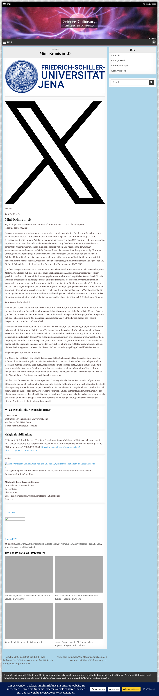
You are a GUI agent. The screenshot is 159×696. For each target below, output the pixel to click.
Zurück (11, 512)
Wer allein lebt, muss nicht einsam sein (24, 642)
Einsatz (48, 544)
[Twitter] (55, 203)
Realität (97, 544)
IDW (72, 544)
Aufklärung (20, 544)
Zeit (33, 547)
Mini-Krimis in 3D (55, 53)
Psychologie (54, 49)
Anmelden (116, 55)
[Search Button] (154, 42)
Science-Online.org (79, 21)
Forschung (63, 544)
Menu (9, 4)
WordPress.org (118, 71)
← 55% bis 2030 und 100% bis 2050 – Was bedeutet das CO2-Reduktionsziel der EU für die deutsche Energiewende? (28, 660)
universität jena (22, 547)
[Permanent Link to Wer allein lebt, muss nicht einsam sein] (29, 621)
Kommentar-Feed (119, 66)
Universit (9, 547)
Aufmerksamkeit (35, 544)
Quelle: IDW (11, 539)
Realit (90, 544)
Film (55, 544)
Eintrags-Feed (118, 60)
